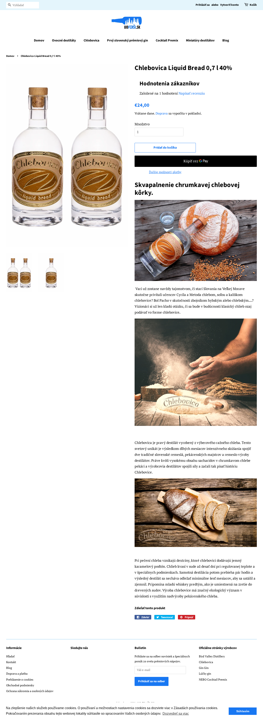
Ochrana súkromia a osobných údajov (29, 691)
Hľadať (10, 656)
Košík (253, 5)
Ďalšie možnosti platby (165, 172)
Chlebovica (91, 40)
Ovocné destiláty (64, 40)
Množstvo (142, 124)
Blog (225, 40)
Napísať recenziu (192, 93)
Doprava (162, 113)
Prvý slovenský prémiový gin (127, 40)
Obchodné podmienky (20, 685)
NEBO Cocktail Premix (213, 679)
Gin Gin (204, 668)
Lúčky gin (205, 673)
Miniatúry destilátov (200, 40)
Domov (39, 40)
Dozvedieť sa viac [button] (176, 713)
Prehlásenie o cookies (19, 679)
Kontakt (11, 662)
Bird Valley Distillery (212, 656)
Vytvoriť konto (229, 5)
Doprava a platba (17, 673)
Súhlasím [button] (242, 711)
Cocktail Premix (167, 40)
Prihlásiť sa (203, 5)
